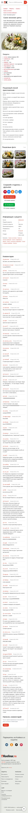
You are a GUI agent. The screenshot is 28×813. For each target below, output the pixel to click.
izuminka (6, 439)
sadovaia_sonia (8, 341)
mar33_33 (6, 528)
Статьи (16, 779)
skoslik (6, 585)
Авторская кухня (19, 776)
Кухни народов (4, 783)
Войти (5, 725)
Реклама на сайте (10, 810)
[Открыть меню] (2, 2)
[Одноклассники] (12, 191)
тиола (5, 685)
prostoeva (6, 348)
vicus (5, 522)
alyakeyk (6, 433)
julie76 (5, 455)
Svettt (5, 379)
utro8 (5, 596)
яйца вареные (7, 65)
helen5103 (6, 307)
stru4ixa (6, 411)
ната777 (6, 326)
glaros (5, 427)
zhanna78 (6, 353)
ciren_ (5, 563)
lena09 (5, 645)
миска (5, 283)
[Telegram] (16, 191)
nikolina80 (6, 359)
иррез (5, 320)
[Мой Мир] (20, 191)
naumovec (6, 289)
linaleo (5, 619)
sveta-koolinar (7, 613)
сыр (5, 67)
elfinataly (6, 422)
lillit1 (5, 490)
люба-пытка (7, 632)
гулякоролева (7, 668)
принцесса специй (8, 265)
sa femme (6, 555)
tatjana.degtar (7, 416)
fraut (5, 674)
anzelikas (6, 464)
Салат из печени (12, 238)
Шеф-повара (18, 781)
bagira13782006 (8, 654)
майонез (6, 71)
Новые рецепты (5, 776)
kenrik (5, 396)
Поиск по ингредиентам (7, 779)
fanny (5, 270)
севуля (6, 626)
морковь (6, 62)
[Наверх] (24, 809)
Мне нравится (10, 197)
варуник (6, 574)
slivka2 (6, 602)
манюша (6, 591)
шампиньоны (7, 58)
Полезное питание (19, 774)
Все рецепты (4, 774)
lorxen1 (6, 365)
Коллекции (3, 781)
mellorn (6, 608)
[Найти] (25, 2)
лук (5, 60)
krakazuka (6, 333)
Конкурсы (17, 783)
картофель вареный (9, 64)
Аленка (10, 767)
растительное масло (9, 69)
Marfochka (6, 401)
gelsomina (6, 259)
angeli (5, 542)
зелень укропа (7, 79)
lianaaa (6, 296)
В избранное (10, 204)
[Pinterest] (5, 191)
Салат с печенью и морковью (14, 241)
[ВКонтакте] (9, 191)
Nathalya (6, 580)
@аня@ (6, 639)
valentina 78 (7, 313)
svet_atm (6, 471)
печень (5, 57)
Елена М (6, 278)
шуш (5, 661)
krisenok (6, 446)
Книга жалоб (19, 810)
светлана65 (7, 484)
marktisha (6, 302)
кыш (5, 495)
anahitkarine (7, 537)
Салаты (15, 243)
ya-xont (6, 568)
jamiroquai (6, 548)
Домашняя (21, 220)
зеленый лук (7, 78)
